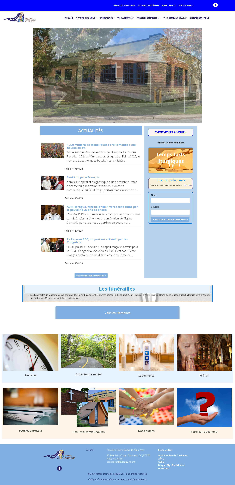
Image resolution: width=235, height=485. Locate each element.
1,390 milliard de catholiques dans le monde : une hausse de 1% (101, 146)
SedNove (142, 479)
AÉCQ (161, 458)
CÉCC (161, 461)
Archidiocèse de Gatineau (173, 455)
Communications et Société (110, 479)
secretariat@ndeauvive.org (121, 461)
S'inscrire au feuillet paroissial (170, 219)
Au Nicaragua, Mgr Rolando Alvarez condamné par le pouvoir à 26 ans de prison (102, 208)
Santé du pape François (83, 177)
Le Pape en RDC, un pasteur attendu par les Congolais (97, 240)
